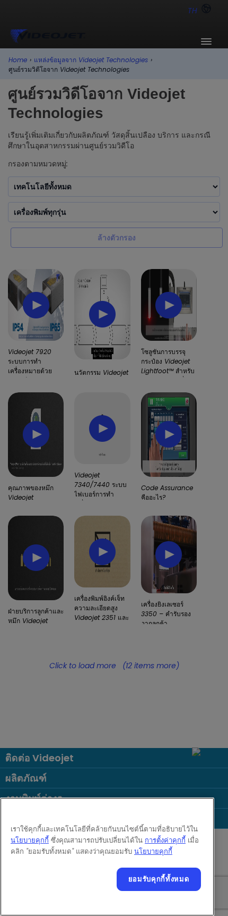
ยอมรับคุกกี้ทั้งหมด (159, 879)
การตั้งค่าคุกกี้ (165, 840)
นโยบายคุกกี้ (30, 840)
